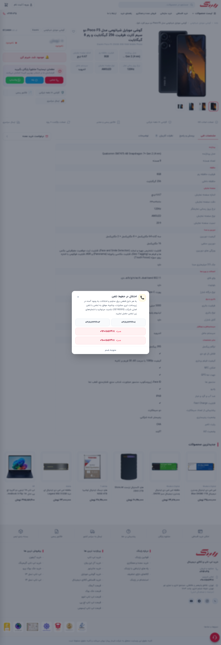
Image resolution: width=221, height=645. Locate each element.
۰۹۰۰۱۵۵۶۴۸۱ (110, 340)
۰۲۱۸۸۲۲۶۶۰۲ (92, 322)
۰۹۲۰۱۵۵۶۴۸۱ (110, 331)
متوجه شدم (110, 350)
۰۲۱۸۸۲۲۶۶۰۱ (128, 322)
